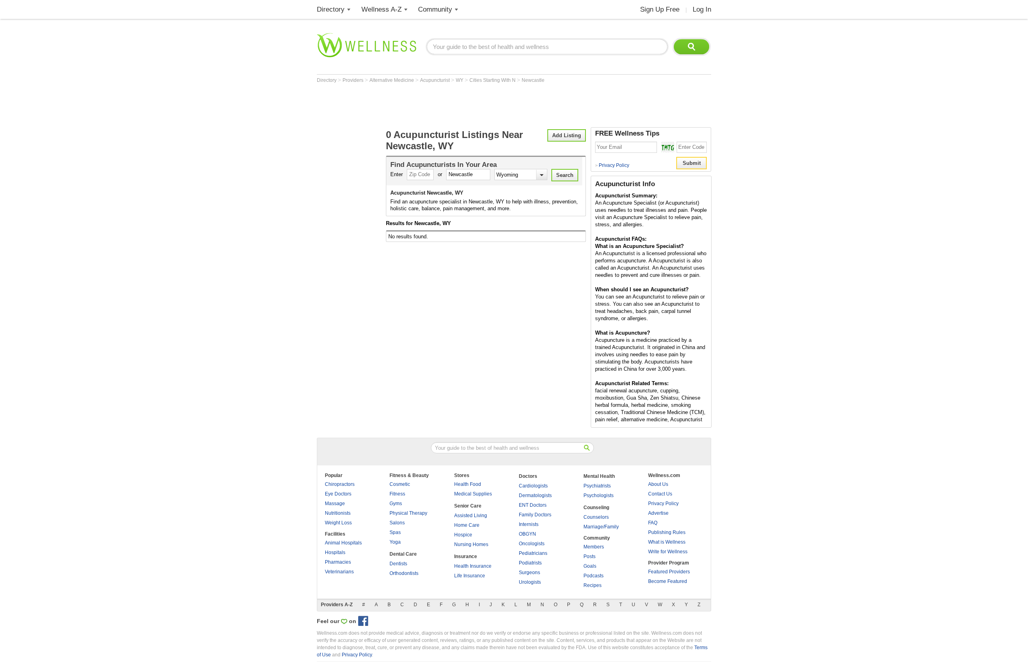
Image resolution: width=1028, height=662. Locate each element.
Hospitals (335, 552)
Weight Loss (338, 523)
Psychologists (598, 495)
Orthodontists (404, 573)
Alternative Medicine (392, 80)
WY (460, 80)
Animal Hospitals (343, 543)
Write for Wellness (667, 551)
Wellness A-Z (381, 9)
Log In (702, 9)
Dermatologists (535, 495)
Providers (354, 80)
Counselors (596, 517)
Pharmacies (338, 562)
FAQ (652, 523)
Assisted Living (470, 515)
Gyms (396, 503)
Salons (397, 523)
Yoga (395, 542)
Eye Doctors (338, 494)
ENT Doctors (533, 505)
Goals (589, 566)
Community (435, 9)
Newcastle (533, 80)
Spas (395, 532)
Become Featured (667, 581)
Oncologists (532, 543)
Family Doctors (535, 515)
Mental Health (599, 476)
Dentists (398, 564)
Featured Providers (669, 572)
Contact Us (660, 494)
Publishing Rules (666, 532)
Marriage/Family (601, 527)
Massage (335, 503)
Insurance (465, 556)
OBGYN (527, 534)
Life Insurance (469, 576)
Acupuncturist (435, 80)
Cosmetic (400, 484)
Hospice (463, 535)
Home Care (466, 525)
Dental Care (403, 554)
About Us (658, 484)
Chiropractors (340, 484)
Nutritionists (338, 513)
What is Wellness (666, 542)
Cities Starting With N (493, 80)
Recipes (592, 585)
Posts (589, 556)
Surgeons (529, 572)
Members (593, 547)
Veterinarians (339, 572)
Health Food (467, 484)
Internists (528, 524)
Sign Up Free (659, 9)
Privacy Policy (612, 165)
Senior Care (467, 506)
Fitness (397, 494)
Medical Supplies (473, 494)
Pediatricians (533, 553)
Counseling (596, 507)
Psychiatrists (597, 486)
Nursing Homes (471, 544)
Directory (331, 9)
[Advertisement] (463, 105)
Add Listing (566, 135)
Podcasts (593, 576)
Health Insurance (473, 566)
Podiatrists (530, 563)
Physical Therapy (408, 513)
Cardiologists (533, 486)
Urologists (530, 582)
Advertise (658, 513)
